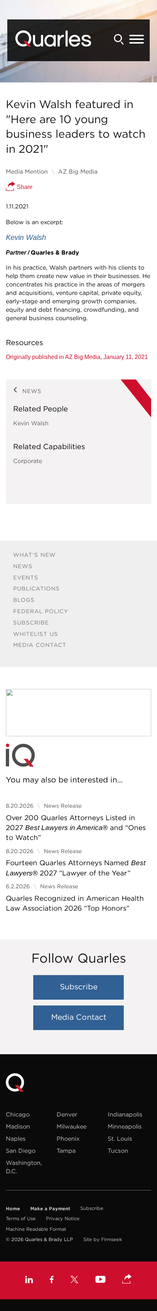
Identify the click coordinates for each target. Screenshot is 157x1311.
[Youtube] (100, 1280)
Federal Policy (40, 611)
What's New (34, 554)
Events (25, 577)
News (22, 566)
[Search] (119, 39)
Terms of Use (21, 1218)
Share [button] (23, 187)
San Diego (20, 1150)
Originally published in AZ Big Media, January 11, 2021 (77, 357)
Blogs (24, 599)
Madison (18, 1126)
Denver (67, 1114)
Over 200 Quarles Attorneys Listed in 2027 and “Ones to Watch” (76, 827)
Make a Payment (50, 1208)
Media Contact (39, 644)
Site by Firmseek (102, 1239)
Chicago (18, 1114)
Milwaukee (72, 1126)
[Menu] (136, 39)
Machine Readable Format (36, 1229)
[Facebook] (51, 1280)
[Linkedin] (29, 1280)
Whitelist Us (35, 633)
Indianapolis (125, 1114)
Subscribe (31, 622)
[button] (127, 1279)
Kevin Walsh (31, 423)
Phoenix (68, 1138)
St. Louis (120, 1138)
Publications (36, 588)
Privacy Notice (63, 1218)
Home (13, 1208)
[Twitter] (74, 1280)
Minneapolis (125, 1126)
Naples (16, 1138)
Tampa (66, 1150)
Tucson (118, 1150)
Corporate (27, 460)
